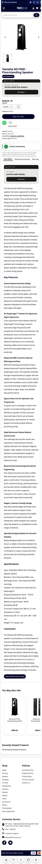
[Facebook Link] (4, 842)
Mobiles (5, 792)
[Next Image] (38, 37)
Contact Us (26, 783)
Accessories (6, 802)
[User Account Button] (21, 859)
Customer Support (11, 833)
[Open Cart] (35, 859)
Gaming (5, 773)
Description (8, 159)
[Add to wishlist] (10, 123)
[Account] (33, 8)
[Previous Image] (5, 37)
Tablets (4, 795)
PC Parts (5, 783)
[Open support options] (28, 859)
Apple (4, 770)
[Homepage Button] (6, 859)
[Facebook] (34, 2)
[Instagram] (30, 2)
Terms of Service (28, 780)
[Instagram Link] (10, 842)
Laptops (5, 776)
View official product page (14, 676)
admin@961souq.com (13, 837)
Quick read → (21, 179)
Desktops (5, 780)
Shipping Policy (27, 773)
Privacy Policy (27, 776)
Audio (4, 799)
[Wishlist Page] (13, 859)
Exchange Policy (28, 770)
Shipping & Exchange (22, 159)
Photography (6, 808)
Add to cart (18, 116)
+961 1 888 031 (10, 829)
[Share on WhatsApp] (4, 123)
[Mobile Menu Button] (3, 8)
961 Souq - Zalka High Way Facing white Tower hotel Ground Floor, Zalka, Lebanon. (22, 825)
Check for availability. (17, 136)
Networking (6, 786)
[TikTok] (37, 2)
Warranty (35, 159)
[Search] (36, 15)
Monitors (5, 789)
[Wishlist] (37, 8)
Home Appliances (8, 811)
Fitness (4, 805)
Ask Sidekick (21, 92)
